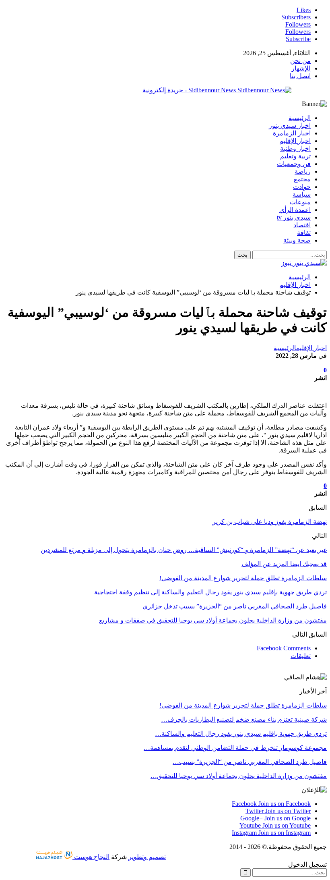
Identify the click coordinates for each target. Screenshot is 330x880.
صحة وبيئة (297, 240)
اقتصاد (302, 225)
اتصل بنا (300, 76)
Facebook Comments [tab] (284, 648)
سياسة (302, 194)
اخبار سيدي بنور (290, 125)
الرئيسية (300, 117)
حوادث (302, 186)
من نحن (300, 60)
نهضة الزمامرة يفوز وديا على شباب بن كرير (269, 521)
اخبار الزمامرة (292, 133)
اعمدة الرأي (295, 209)
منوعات (300, 202)
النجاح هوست (90, 856)
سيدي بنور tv (294, 217)
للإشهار (301, 68)
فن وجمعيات (294, 163)
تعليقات (301, 655)
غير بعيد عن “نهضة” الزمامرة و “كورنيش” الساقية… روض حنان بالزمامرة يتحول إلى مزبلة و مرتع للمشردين (184, 549)
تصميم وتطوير (147, 856)
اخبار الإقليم (295, 140)
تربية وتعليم (295, 156)
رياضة (303, 171)
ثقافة (304, 232)
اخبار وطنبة (295, 148)
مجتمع (302, 179)
